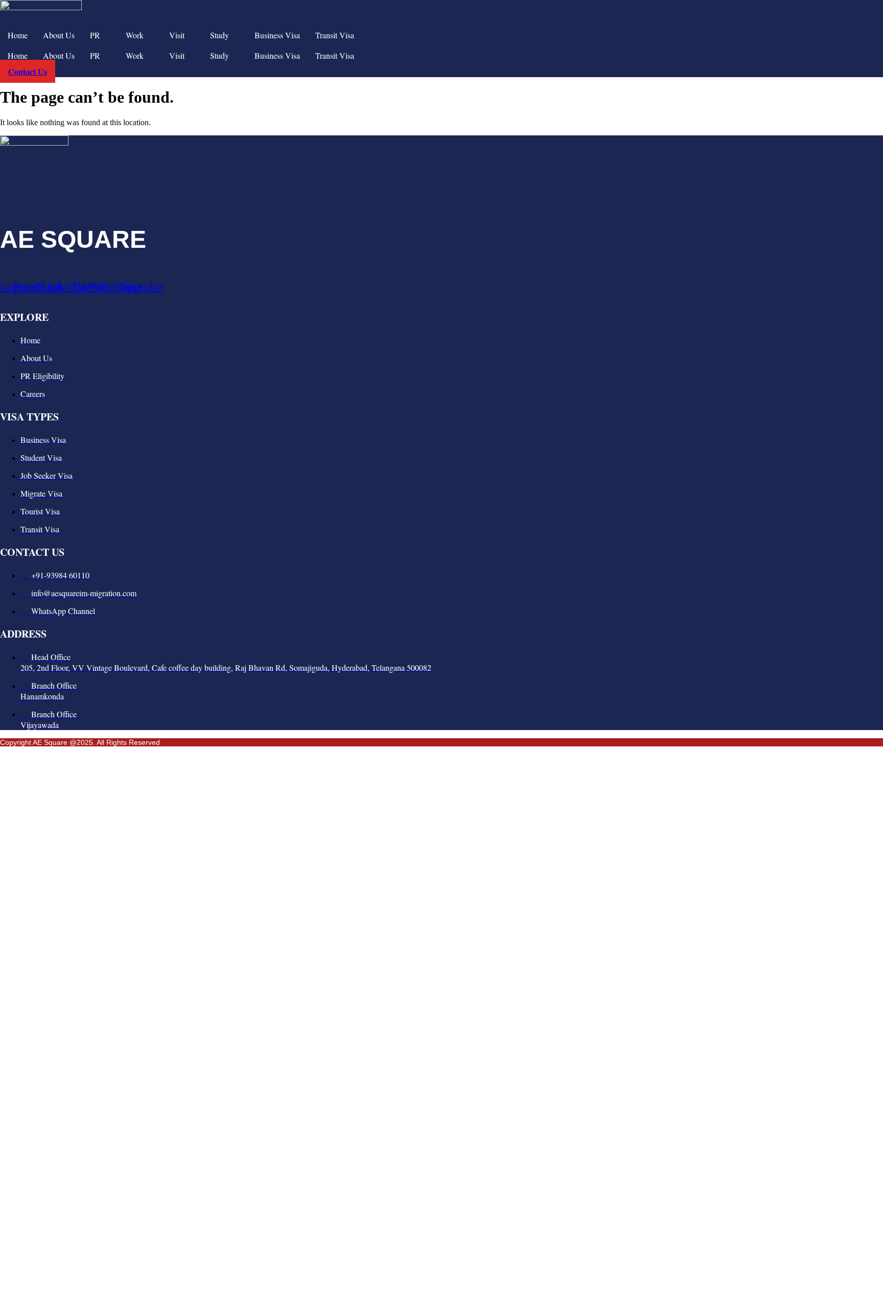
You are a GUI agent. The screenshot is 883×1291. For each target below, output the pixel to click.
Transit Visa (334, 35)
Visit (176, 35)
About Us (59, 35)
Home (18, 35)
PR (95, 35)
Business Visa (277, 35)
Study (219, 35)
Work (135, 35)
